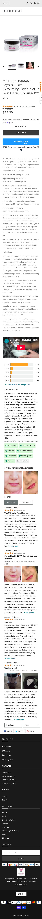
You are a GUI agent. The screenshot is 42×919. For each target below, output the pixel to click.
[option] (11, 65)
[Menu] (38, 3)
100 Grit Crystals (9, 780)
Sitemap (5, 838)
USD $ (20, 894)
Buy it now (21, 133)
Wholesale (6, 772)
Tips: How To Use (8, 820)
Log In (4, 796)
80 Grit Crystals (8, 776)
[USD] (6, 3)
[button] (8, 109)
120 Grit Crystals (9, 783)
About (4, 813)
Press (4, 834)
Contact (5, 824)
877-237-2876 (21, 885)
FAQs (4, 816)
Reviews (5, 827)
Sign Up (5, 800)
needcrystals (24, 915)
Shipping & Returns (10, 831)
